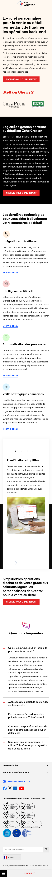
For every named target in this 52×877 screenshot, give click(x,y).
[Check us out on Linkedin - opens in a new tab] (15, 788)
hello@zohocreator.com (18, 781)
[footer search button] (46, 849)
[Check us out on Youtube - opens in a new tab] (21, 788)
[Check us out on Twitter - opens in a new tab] (10, 788)
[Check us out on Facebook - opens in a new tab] (5, 788)
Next (16, 563)
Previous (9, 563)
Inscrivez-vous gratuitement (21, 79)
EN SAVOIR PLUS (10, 272)
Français (11, 857)
